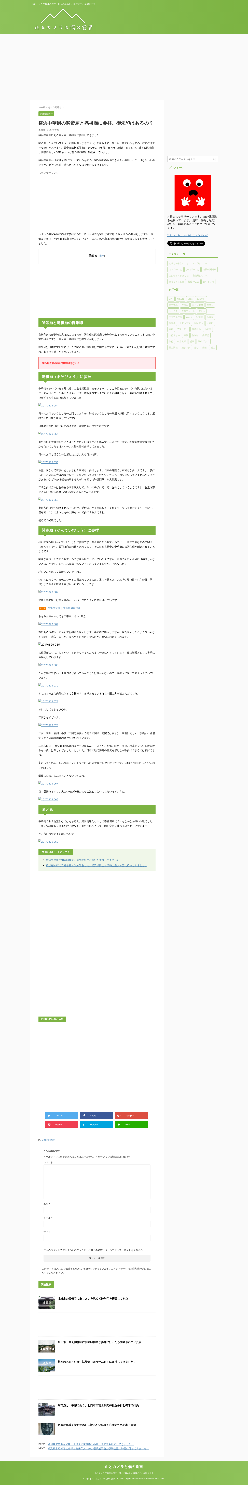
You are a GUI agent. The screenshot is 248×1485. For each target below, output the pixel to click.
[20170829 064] (48, 624)
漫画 (192, 341)
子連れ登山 (182, 329)
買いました (208, 281)
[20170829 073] (48, 725)
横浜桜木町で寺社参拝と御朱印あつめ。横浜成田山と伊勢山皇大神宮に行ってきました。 (96, 865)
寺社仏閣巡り (48, 1140)
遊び (196, 347)
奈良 (171, 329)
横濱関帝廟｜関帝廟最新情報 (64, 608)
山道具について (200, 275)
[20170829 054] (48, 405)
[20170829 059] (48, 499)
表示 (101, 255)
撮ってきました (176, 281)
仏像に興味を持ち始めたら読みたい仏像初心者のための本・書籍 (97, 1425)
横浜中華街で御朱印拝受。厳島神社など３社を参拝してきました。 (84, 860)
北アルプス (184, 323)
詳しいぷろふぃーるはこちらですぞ (187, 235)
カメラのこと (175, 269)
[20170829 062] (48, 592)
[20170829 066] (48, 799)
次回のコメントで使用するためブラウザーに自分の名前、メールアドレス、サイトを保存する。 (94, 1250)
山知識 (208, 329)
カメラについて (200, 263)
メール (48, 1217)
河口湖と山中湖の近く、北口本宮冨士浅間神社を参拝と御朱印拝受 (98, 1405)
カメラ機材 (197, 305)
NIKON (180, 298)
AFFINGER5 (158, 1478)
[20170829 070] (48, 685)
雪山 (213, 347)
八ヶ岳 (189, 317)
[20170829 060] (48, 841)
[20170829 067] (48, 783)
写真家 (199, 317)
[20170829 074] (48, 701)
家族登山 (196, 329)
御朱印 (195, 335)
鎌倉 (204, 347)
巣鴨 (186, 335)
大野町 (210, 323)
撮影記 (205, 335)
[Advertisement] (101, 68)
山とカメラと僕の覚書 (124, 1466)
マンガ (202, 311)
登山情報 (173, 347)
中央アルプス (175, 317)
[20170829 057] (48, 434)
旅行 (171, 341)
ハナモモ (173, 311)
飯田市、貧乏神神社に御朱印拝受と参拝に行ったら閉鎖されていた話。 (101, 1342)
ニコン (210, 305)
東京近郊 (181, 341)
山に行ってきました (179, 275)
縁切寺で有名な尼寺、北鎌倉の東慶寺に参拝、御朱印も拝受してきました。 (91, 1444)
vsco (190, 298)
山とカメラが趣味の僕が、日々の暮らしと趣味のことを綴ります (124, 1473)
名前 (47, 1203)
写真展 (210, 317)
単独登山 (198, 323)
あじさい (201, 298)
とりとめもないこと (179, 263)
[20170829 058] (48, 462)
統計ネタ (186, 347)
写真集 (172, 323)
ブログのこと (192, 269)
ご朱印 (185, 305)
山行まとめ (174, 335)
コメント (48, 1162)
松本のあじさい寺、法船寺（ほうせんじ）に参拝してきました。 (97, 1361)
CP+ (171, 298)
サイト (47, 1231)
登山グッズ (203, 341)
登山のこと (193, 281)
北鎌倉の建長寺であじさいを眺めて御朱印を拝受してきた (93, 1298)
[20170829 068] (48, 665)
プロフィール (188, 311)
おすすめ (173, 305)
